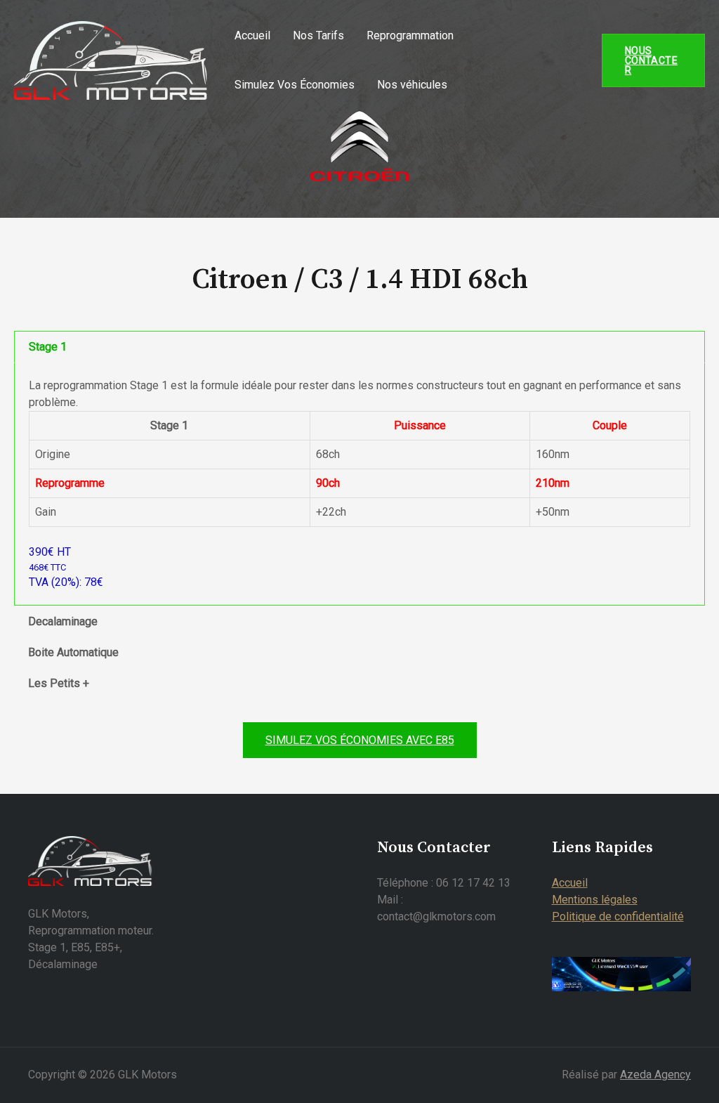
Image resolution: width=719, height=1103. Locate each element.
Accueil (252, 35)
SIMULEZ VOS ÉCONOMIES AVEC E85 (359, 740)
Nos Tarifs (318, 35)
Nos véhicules (412, 84)
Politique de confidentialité (618, 916)
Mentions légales (595, 899)
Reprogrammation (410, 35)
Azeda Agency (655, 1074)
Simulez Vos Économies (295, 84)
